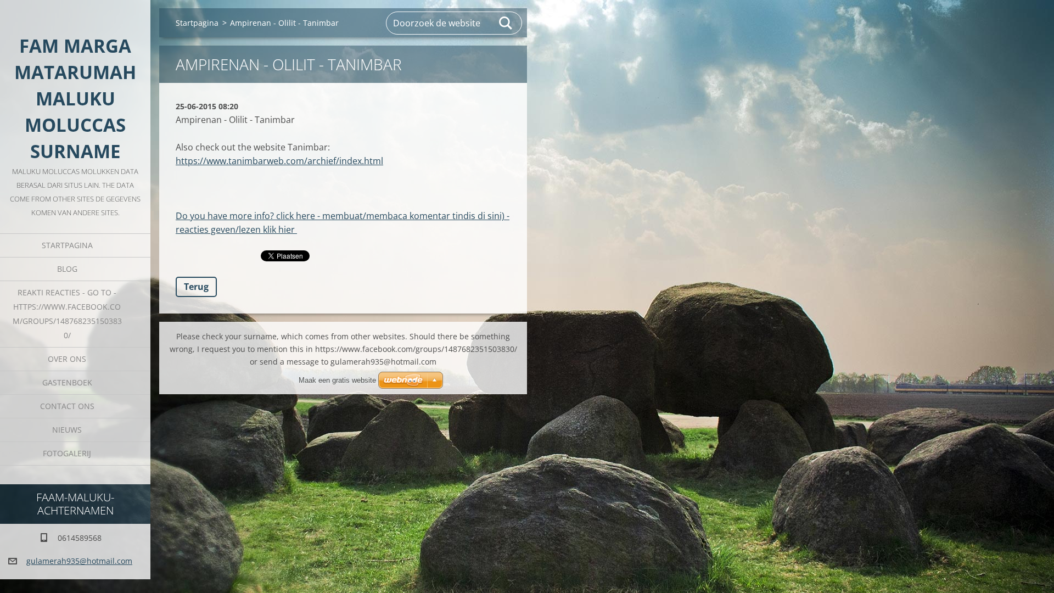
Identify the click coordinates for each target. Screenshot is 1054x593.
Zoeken (506, 23)
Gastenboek (67, 382)
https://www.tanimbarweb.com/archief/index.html (279, 161)
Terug (196, 287)
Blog (67, 269)
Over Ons (67, 359)
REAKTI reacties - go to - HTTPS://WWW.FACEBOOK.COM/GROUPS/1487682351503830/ (67, 313)
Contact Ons (67, 406)
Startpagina (67, 245)
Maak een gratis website (337, 380)
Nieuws (67, 429)
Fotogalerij (67, 453)
